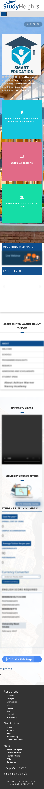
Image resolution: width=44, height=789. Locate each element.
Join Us (22, 53)
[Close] (40, 3)
